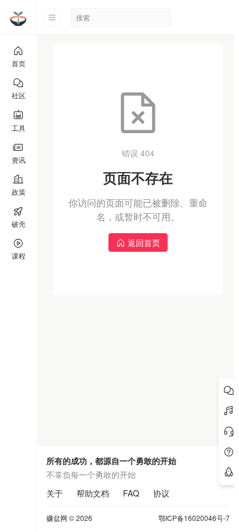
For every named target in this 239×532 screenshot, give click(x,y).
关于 (54, 493)
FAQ (131, 493)
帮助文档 (93, 493)
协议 (161, 493)
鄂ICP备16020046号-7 (194, 518)
